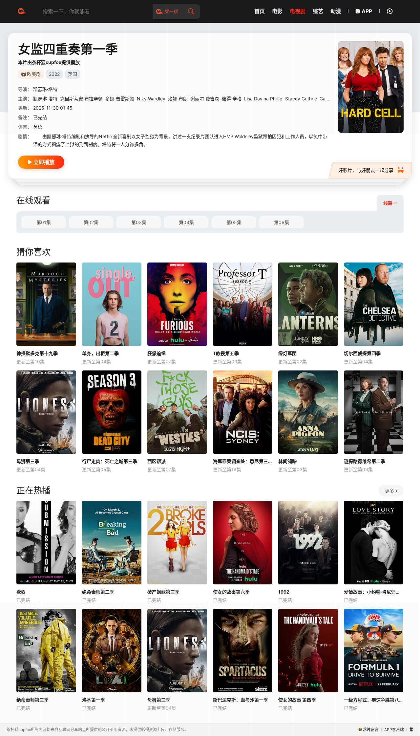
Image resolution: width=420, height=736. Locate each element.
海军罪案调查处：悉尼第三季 (243, 461)
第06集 (281, 222)
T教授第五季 (226, 353)
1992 (283, 592)
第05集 (234, 222)
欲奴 (21, 592)
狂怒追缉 (156, 353)
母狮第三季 (27, 461)
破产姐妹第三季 (163, 592)
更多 (389, 491)
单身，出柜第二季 (100, 353)
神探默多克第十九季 (37, 353)
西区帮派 (156, 461)
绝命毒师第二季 (98, 592)
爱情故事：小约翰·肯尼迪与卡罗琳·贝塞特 (374, 592)
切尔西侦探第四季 (362, 353)
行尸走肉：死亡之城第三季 (109, 461)
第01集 (43, 222)
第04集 (186, 222)
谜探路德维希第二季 (364, 461)
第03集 (138, 222)
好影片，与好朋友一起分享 (365, 170)
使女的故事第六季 (231, 592)
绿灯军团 (287, 353)
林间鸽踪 (287, 461)
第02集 (91, 222)
